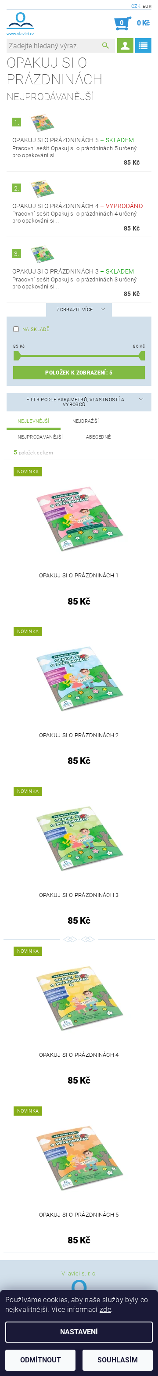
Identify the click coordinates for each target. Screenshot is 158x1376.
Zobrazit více (75, 310)
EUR (147, 6)
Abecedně (98, 437)
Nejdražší (85, 421)
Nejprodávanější (40, 437)
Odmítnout (40, 1360)
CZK (136, 6)
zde (105, 1309)
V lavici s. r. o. (79, 1273)
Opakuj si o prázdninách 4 (77, 205)
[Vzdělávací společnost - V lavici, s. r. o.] (20, 23)
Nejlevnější (34, 421)
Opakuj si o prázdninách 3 (73, 271)
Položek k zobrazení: (78, 373)
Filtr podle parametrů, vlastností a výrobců (75, 402)
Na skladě (35, 329)
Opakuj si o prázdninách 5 (73, 140)
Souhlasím (117, 1360)
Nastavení (79, 1332)
